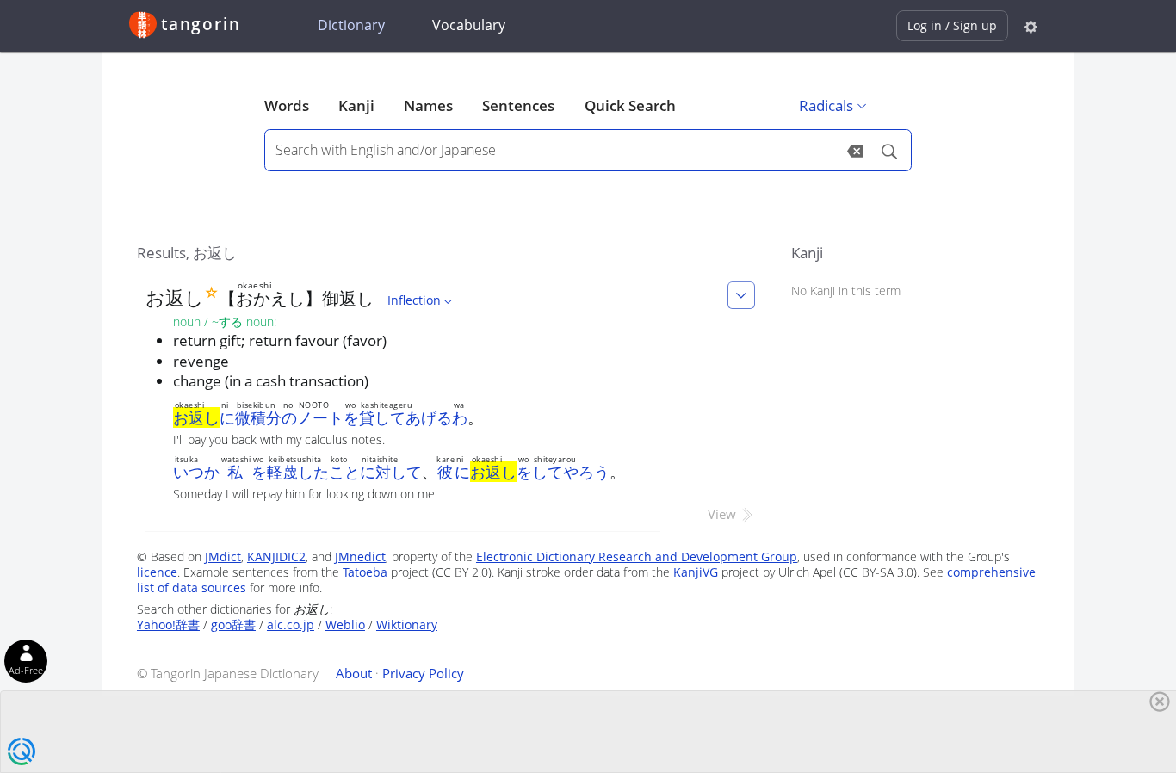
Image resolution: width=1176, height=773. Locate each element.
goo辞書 (233, 624)
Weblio (345, 624)
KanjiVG (695, 572)
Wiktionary (406, 624)
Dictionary (351, 24)
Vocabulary (468, 24)
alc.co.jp (290, 624)
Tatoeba (365, 572)
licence (157, 572)
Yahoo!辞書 (168, 624)
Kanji (356, 105)
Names (428, 105)
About (354, 673)
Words (286, 105)
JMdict (223, 556)
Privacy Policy (423, 673)
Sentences (518, 105)
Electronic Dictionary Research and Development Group (636, 556)
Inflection (414, 300)
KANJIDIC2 (276, 556)
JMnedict (360, 556)
